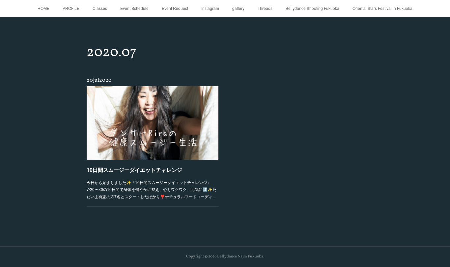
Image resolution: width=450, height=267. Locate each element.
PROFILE (71, 8)
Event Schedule (134, 8)
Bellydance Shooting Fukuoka (312, 8)
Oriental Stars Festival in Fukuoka (382, 8)
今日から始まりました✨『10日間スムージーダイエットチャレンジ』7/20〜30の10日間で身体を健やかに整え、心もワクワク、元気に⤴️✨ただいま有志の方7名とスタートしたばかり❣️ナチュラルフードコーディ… (151, 189)
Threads (265, 8)
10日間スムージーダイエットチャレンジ (134, 170)
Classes (100, 8)
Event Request (175, 8)
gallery (238, 8)
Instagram (210, 8)
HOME (43, 8)
